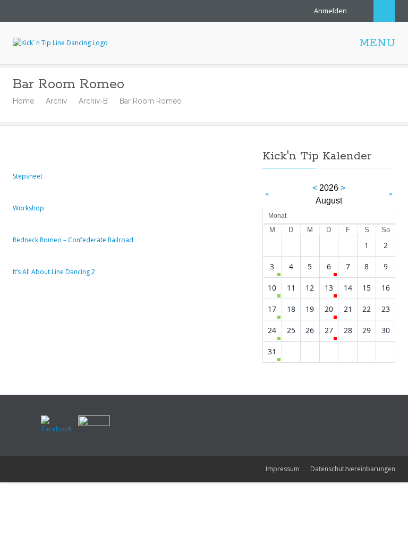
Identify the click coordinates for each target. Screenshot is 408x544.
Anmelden (330, 10)
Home (23, 101)
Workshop (28, 207)
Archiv (56, 101)
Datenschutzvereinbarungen (352, 468)
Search (384, 11)
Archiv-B (93, 101)
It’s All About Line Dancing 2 (54, 271)
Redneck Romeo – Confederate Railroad (73, 239)
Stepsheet (27, 176)
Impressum (283, 468)
